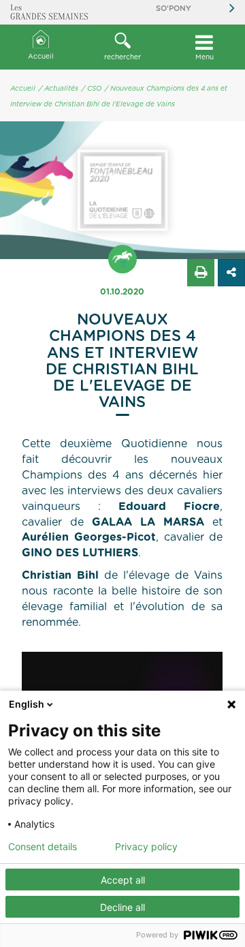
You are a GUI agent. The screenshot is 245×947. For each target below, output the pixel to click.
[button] (122, 47)
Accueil (41, 56)
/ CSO (91, 88)
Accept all (123, 880)
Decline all (122, 907)
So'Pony (173, 8)
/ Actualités (58, 88)
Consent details (42, 846)
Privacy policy (146, 846)
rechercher (122, 57)
